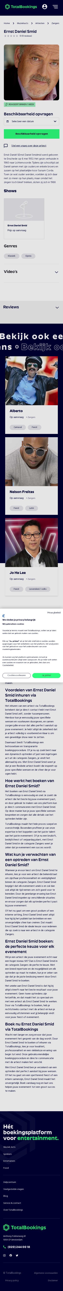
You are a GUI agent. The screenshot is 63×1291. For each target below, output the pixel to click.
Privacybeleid (54, 613)
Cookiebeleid (7, 665)
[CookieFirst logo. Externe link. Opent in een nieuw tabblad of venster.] (3, 616)
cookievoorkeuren (10, 659)
